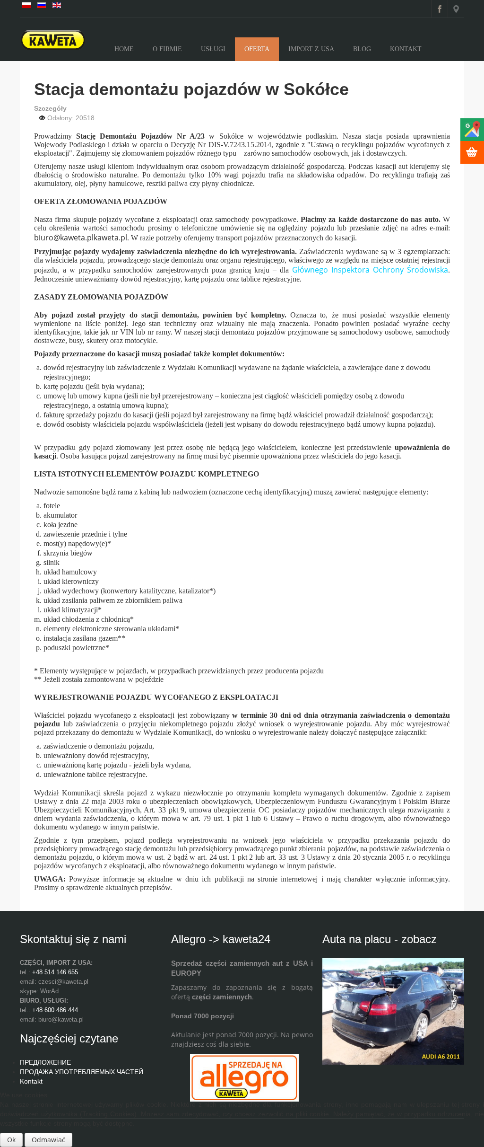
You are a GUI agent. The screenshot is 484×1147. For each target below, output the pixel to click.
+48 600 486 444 (55, 1010)
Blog (362, 49)
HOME (124, 49)
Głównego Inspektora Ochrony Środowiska (370, 270)
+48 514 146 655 (55, 972)
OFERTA (256, 49)
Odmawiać (48, 1139)
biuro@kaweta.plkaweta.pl (80, 237)
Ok (11, 1139)
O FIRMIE (167, 49)
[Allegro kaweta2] (244, 1077)
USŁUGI (213, 49)
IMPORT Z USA (311, 49)
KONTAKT (406, 49)
